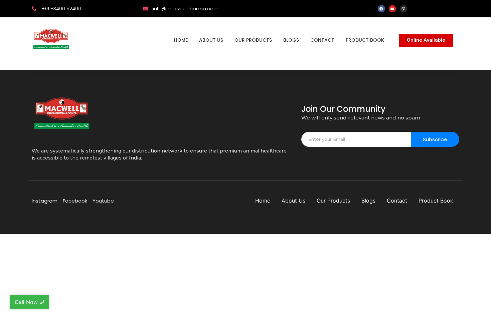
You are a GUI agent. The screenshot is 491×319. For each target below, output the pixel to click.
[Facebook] (381, 8)
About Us (211, 40)
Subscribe (435, 139)
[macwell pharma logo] (51, 39)
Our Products (253, 40)
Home (181, 40)
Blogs (291, 40)
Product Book (365, 40)
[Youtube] (392, 8)
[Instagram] (403, 8)
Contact (322, 40)
